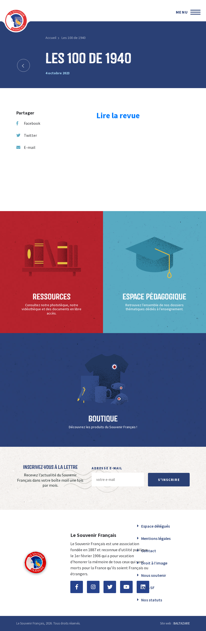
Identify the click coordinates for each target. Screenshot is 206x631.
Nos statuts (151, 599)
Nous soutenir (153, 575)
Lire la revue (118, 115)
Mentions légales (156, 538)
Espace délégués (155, 526)
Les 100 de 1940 (73, 37)
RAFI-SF (147, 587)
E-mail (29, 147)
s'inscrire (169, 479)
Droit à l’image (154, 562)
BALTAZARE (181, 623)
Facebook (32, 123)
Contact (148, 550)
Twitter (30, 135)
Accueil (50, 37)
